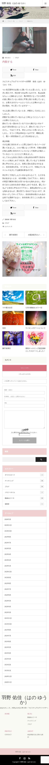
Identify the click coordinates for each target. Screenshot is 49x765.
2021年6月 (8, 641)
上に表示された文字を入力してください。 (24, 432)
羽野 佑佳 (13, 219)
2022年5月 (8, 601)
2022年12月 (8, 572)
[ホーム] (3, 20)
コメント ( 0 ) (25, 368)
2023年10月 (8, 531)
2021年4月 (8, 653)
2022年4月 (8, 606)
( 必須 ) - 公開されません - (15, 396)
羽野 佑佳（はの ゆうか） (14, 3)
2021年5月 (8, 647)
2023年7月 (8, 542)
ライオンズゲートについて (35, 328)
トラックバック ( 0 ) (24, 374)
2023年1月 (8, 566)
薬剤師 (23, 504)
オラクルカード (23, 475)
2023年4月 (8, 554)
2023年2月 (8, 560)
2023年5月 (8, 548)
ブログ (17, 57)
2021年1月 (8, 670)
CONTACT (8, 734)
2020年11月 (8, 682)
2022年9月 (8, 577)
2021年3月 (8, 659)
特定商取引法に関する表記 (35, 736)
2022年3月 (8, 612)
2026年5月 (8, 519)
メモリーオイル (23, 492)
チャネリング (24, 481)
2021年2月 (8, 665)
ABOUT (30, 731)
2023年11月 (8, 525)
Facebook (19, 758)
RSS (29, 758)
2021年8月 (8, 630)
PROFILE (8, 731)
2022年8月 (8, 583)
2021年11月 (8, 618)
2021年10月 (8, 624)
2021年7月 (8, 636)
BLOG (29, 714)
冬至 (4, 328)
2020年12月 (8, 676)
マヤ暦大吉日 (7, 308)
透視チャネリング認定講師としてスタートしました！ (35, 350)
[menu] (45, 3)
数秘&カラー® (24, 498)
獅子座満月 (6, 348)
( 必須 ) (8, 390)
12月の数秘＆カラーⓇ (33, 308)
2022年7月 (8, 589)
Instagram (24, 758)
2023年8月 (8, 537)
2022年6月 (8, 595)
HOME (7, 714)
